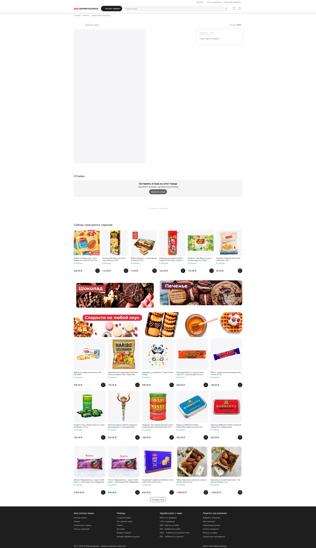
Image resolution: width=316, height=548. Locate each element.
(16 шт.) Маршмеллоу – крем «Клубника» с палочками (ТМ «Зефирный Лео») (123, 481)
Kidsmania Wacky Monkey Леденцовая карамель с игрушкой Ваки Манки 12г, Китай (123, 426)
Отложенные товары (82, 525)
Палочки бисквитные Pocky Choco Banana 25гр (114, 259)
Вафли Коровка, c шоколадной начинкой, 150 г (144, 259)
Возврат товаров (124, 533)
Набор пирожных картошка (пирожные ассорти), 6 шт (191, 481)
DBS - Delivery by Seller (169, 525)
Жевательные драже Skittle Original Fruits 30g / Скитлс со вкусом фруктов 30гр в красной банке (172, 259)
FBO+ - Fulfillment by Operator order (174, 533)
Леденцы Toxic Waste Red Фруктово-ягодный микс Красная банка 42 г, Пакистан (157, 426)
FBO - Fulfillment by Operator (172, 536)
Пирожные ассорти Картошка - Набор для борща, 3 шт (225, 481)
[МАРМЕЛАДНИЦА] (86, 8)
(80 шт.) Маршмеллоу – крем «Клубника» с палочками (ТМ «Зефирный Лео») (89, 481)
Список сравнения (81, 529)
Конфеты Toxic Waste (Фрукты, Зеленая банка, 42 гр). (89, 426)
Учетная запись (80, 518)
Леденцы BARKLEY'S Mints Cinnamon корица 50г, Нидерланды (226, 426)
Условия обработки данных (128, 536)
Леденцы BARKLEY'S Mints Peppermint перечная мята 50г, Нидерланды (189, 426)
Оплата (120, 525)
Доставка (121, 529)
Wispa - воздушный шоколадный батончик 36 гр (226, 373)
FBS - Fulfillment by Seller (170, 529)
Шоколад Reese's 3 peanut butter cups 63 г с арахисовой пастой (190, 373)
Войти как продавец (168, 518)
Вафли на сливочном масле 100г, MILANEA (88, 373)
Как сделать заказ (124, 521)
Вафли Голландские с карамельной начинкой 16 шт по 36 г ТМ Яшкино (87, 259)
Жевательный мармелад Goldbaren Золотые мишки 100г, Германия (123, 373)
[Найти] (226, 8)
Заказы (77, 521)
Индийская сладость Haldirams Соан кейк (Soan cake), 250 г (157, 481)
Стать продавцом (214, 2)
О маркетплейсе (124, 518)
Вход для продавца (232, 2)
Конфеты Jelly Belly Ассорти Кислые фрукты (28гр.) (199, 259)
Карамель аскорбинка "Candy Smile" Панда (157, 373)
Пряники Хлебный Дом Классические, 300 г (228, 259)
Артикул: (233, 25)
